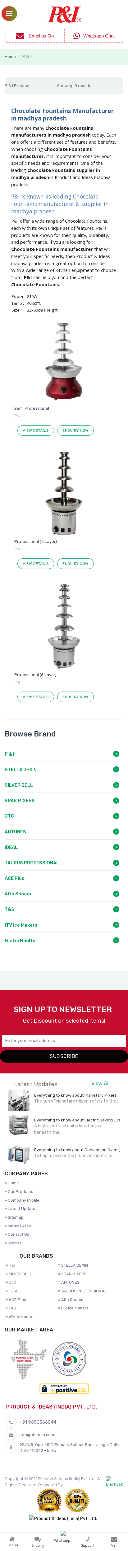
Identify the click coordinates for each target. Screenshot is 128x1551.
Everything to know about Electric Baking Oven (79, 1120)
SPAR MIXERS (20, 800)
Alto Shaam (18, 894)
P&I (11, 1265)
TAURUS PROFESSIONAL (32, 863)
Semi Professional (31, 408)
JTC (9, 816)
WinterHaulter (21, 940)
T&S (9, 909)
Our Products (20, 1191)
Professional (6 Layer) (35, 674)
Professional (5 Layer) (35, 541)
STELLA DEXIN (21, 769)
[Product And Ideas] (64, 14)
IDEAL (11, 847)
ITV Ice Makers (21, 925)
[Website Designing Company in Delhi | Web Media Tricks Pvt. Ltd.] (114, 1482)
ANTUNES (15, 832)
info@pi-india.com (37, 1434)
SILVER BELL (19, 785)
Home (10, 56)
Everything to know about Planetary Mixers (75, 1095)
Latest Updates (22, 1208)
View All (100, 1083)
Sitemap (15, 1217)
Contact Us (18, 1234)
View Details (36, 430)
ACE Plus (15, 878)
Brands (14, 1243)
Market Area (19, 1226)
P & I (9, 754)
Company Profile (23, 1200)
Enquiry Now (75, 430)
